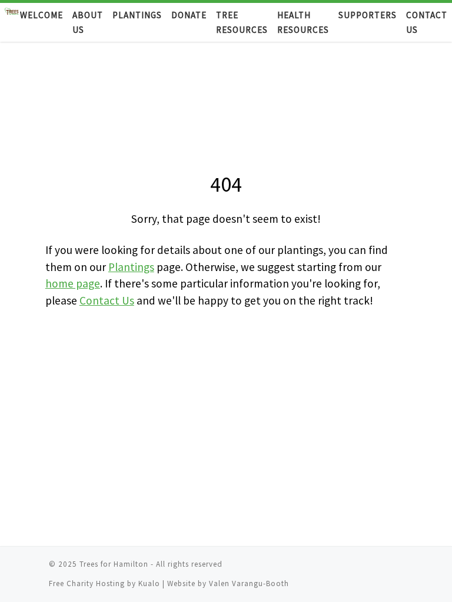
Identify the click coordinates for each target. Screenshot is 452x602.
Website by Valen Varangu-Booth (228, 583)
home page (72, 283)
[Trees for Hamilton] (12, 22)
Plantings (131, 267)
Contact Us (106, 300)
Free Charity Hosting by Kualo (105, 583)
